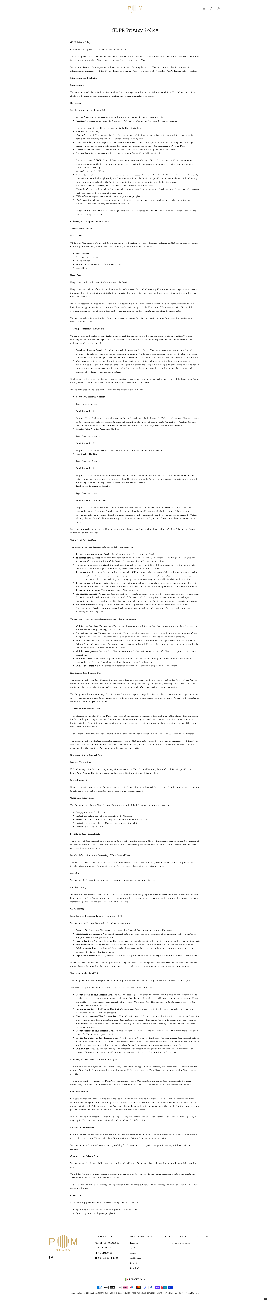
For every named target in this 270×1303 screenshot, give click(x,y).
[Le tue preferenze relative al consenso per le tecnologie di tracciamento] (265, 1298)
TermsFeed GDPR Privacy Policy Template (176, 71)
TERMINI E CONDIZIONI (107, 1258)
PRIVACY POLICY (103, 1248)
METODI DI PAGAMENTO (107, 1243)
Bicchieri (134, 1243)
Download (134, 1268)
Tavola (133, 1248)
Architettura (135, 1258)
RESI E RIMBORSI (103, 1253)
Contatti (134, 1263)
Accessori (134, 1253)
